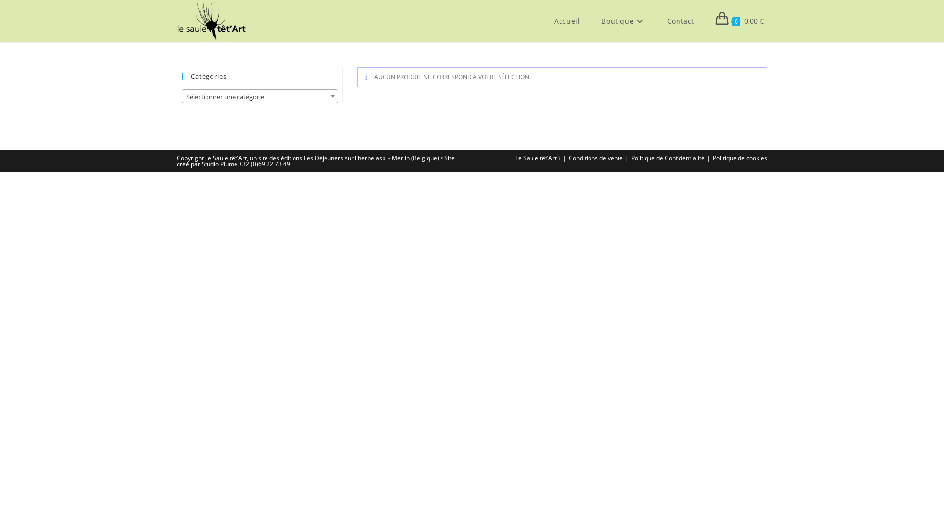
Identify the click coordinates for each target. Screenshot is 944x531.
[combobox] (260, 96)
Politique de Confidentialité (668, 158)
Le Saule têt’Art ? (537, 158)
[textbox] (260, 97)
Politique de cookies (740, 158)
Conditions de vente (596, 158)
